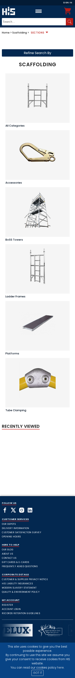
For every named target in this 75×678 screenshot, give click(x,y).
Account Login (11, 609)
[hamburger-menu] (38, 11)
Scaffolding (19, 32)
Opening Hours (11, 536)
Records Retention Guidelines (21, 613)
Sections (37, 32)
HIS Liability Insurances (17, 583)
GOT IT (37, 673)
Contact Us (9, 558)
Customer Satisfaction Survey (21, 532)
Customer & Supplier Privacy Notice (25, 579)
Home (6, 32)
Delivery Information (15, 528)
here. (60, 668)
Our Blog (7, 549)
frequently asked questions (20, 566)
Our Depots (9, 524)
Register (7, 605)
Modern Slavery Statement (19, 587)
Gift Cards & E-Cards (15, 562)
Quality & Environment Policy (21, 592)
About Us (7, 553)
